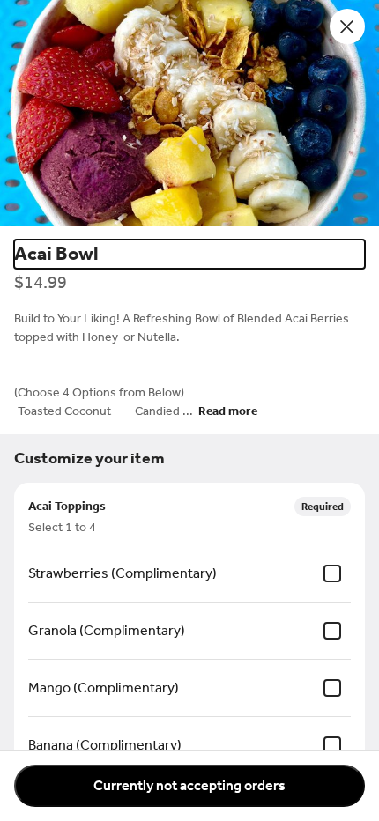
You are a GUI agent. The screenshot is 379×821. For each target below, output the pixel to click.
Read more (227, 410)
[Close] (347, 26)
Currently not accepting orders (189, 785)
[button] (189, 113)
